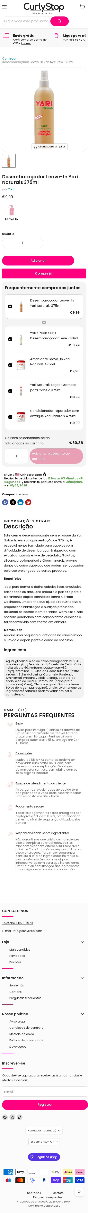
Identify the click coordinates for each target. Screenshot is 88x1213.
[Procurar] (59, 21)
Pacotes (15, 962)
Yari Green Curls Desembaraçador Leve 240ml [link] (54, 336)
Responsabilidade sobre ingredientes (43, 833)
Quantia (8, 234)
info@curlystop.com (27, 931)
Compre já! (44, 273)
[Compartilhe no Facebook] (5, 502)
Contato (15, 992)
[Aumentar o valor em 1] (38, 243)
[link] (21, 306)
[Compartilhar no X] (13, 502)
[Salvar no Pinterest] (28, 502)
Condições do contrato (26, 1028)
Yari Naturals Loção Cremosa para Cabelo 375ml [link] (53, 387)
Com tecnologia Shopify (44, 1206)
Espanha (42, 1142)
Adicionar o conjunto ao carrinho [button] (51, 456)
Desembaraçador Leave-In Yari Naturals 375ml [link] (52, 303)
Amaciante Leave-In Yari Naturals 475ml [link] (50, 362)
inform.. (26, 43)
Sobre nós (16, 985)
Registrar (45, 1104)
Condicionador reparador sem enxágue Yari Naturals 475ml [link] (54, 413)
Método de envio (21, 1034)
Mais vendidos (19, 950)
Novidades (17, 956)
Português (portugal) (42, 1130)
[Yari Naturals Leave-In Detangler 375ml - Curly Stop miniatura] (8, 160)
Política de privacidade (26, 1040)
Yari (11, 189)
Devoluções (24, 753)
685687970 (24, 923)
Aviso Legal (17, 1021)
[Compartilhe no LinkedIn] (20, 502)
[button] (9, 456)
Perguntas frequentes (25, 998)
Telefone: (17, 923)
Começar (9, 58)
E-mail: (7, 931)
